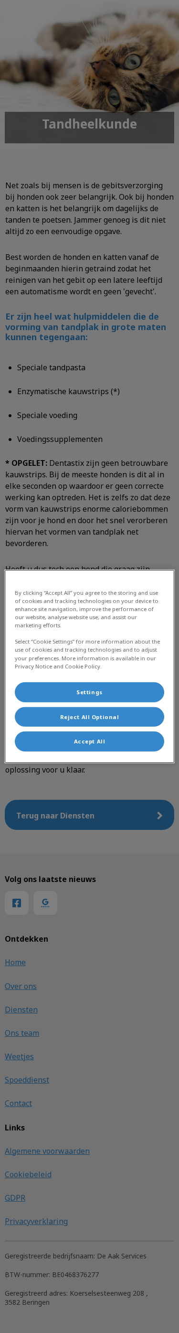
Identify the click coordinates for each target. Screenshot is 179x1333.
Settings (89, 691)
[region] (89, 666)
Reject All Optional (89, 716)
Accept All (89, 741)
